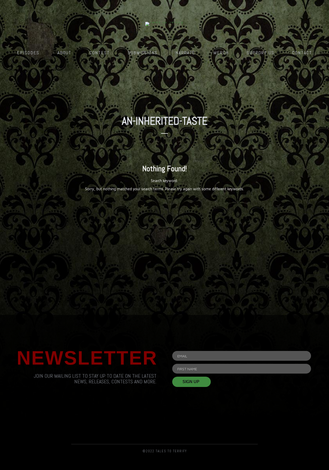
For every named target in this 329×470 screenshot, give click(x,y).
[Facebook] (135, 422)
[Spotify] (193, 422)
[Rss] (106, 422)
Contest (99, 53)
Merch (221, 53)
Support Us (260, 53)
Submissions (143, 53)
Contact (302, 53)
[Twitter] (164, 422)
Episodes (28, 53)
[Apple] (222, 422)
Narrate (185, 53)
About (64, 53)
